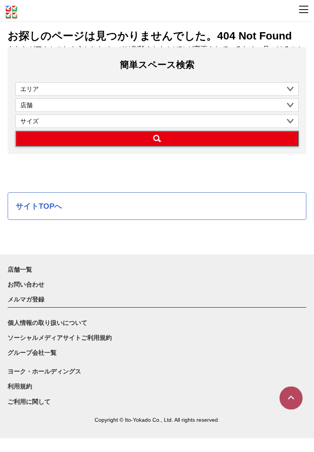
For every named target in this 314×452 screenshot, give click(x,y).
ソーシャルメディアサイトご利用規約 (60, 337)
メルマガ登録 (26, 299)
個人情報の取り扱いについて (47, 322)
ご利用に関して (29, 401)
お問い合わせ (26, 284)
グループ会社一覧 (32, 352)
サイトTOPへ (39, 206)
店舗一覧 (20, 269)
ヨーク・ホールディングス (44, 371)
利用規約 (20, 386)
